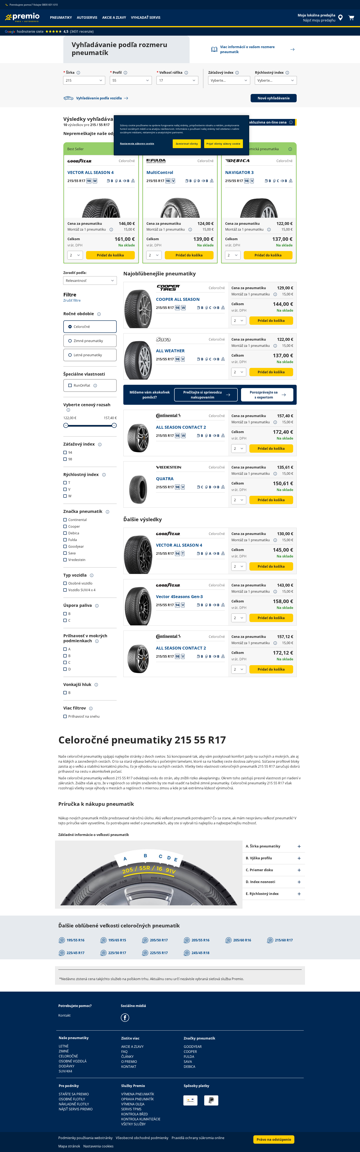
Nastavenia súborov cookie (137, 143)
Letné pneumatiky (88, 355)
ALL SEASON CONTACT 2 (181, 427)
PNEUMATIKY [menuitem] (61, 17)
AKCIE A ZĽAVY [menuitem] (114, 17)
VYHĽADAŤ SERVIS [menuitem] (145, 17)
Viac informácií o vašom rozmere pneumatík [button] (247, 49)
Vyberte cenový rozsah (86, 404)
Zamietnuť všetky (187, 143)
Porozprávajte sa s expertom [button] (264, 395)
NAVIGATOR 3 (239, 172)
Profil (117, 72)
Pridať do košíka (110, 255)
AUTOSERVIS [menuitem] (87, 17)
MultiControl (159, 172)
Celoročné (82, 326)
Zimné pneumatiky (88, 341)
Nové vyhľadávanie (274, 98)
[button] (78, 72)
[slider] (65, 425)
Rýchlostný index (269, 72)
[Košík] (351, 17)
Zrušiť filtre (72, 300)
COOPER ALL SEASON (178, 299)
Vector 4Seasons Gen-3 (179, 596)
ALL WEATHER (170, 351)
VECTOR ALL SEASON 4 (91, 172)
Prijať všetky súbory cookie (223, 143)
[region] (181, 135)
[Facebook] (125, 1017)
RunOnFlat (82, 385)
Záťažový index (220, 72)
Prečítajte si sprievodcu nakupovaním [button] (202, 395)
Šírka (70, 72)
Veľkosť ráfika (170, 72)
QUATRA (165, 478)
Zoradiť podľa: (75, 272)
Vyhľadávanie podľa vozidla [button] (99, 98)
